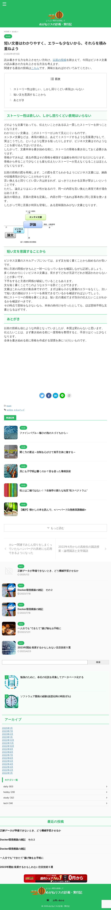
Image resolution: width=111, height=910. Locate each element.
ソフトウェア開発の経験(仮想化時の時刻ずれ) (45, 696)
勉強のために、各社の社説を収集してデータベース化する (52, 677)
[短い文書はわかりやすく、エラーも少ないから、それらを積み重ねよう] (55, 395)
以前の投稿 (59, 60)
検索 (98, 662)
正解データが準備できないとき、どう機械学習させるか (48, 570)
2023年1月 (7, 737)
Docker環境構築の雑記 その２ (35, 589)
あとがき (19, 100)
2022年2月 (7, 770)
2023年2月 (7, 734)
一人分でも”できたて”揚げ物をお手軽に (39, 628)
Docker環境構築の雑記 (30, 609)
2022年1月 (7, 773)
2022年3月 (7, 767)
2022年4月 (7, 764)
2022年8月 (7, 752)
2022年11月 (8, 743)
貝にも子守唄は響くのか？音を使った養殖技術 (45, 471)
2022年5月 (7, 761)
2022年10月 (8, 746)
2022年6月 (7, 758)
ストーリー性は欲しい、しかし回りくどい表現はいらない (49, 89)
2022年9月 (7, 749)
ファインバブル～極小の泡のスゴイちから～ (44, 432)
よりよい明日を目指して (54, 888)
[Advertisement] (55, 367)
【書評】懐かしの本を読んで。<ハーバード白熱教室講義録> (53, 509)
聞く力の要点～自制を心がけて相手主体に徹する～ (48, 452)
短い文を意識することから (30, 94)
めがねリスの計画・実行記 (55, 24)
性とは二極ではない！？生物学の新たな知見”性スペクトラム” (54, 490)
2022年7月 (7, 755)
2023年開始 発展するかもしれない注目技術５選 (44, 647)
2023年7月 (7, 731)
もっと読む (57, 528)
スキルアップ (19, 410)
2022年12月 (8, 740)
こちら (35, 68)
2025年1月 (7, 728)
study (9, 406)
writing (10, 410)
